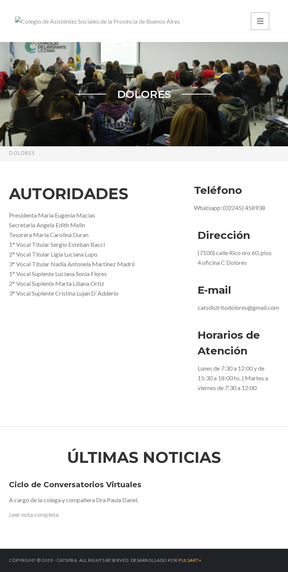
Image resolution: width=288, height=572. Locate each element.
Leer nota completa (33, 514)
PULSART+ (189, 560)
